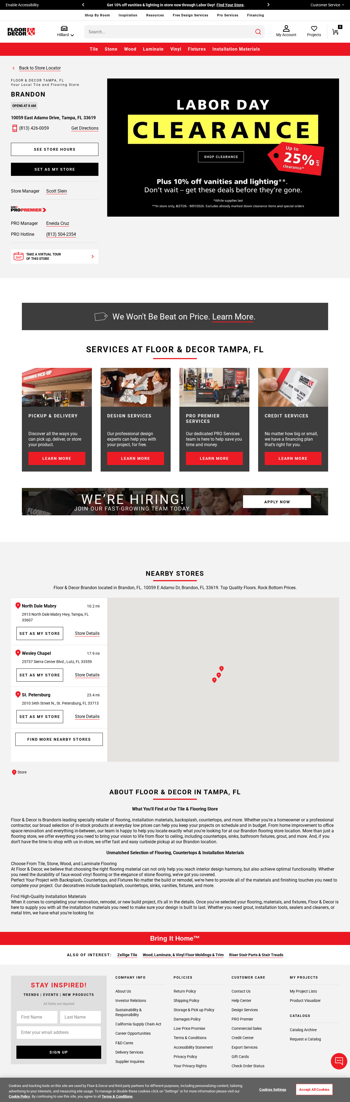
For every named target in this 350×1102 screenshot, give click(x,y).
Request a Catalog (305, 1039)
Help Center (241, 1000)
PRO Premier (242, 1019)
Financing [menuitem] (255, 15)
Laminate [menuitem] (153, 49)
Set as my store (54, 169)
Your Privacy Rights (190, 1066)
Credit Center (243, 1038)
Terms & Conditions (190, 1038)
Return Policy (185, 991)
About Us (123, 991)
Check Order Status (248, 1066)
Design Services (245, 1010)
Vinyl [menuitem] (175, 49)
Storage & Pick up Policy (194, 1010)
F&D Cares (124, 1043)
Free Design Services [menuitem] (190, 15)
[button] (64, 31)
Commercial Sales (247, 1028)
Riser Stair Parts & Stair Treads (256, 955)
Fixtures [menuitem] (197, 49)
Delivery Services (129, 1052)
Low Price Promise (189, 1028)
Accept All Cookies (314, 1089)
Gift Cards (240, 1056)
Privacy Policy (185, 1056)
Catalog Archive (303, 1030)
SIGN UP (58, 1052)
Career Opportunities (133, 1033)
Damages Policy (187, 1019)
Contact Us (241, 991)
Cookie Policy (19, 1096)
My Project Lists (303, 991)
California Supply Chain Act (138, 1024)
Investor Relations (130, 1000)
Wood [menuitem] (130, 49)
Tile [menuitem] (94, 49)
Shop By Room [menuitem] (97, 15)
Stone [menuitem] (111, 49)
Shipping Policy (186, 1000)
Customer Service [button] (325, 5)
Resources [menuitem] (155, 15)
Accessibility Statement (193, 1047)
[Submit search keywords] (258, 31)
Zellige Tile (127, 955)
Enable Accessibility (22, 5)
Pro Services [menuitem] (227, 15)
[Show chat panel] (339, 1061)
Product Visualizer (305, 1000)
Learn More (232, 316)
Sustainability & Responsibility (128, 1012)
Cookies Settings (272, 1089)
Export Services (245, 1047)
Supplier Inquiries (129, 1061)
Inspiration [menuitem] (128, 15)
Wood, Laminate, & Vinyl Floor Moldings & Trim (183, 955)
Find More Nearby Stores (59, 739)
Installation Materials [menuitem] (236, 49)
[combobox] (174, 31)
